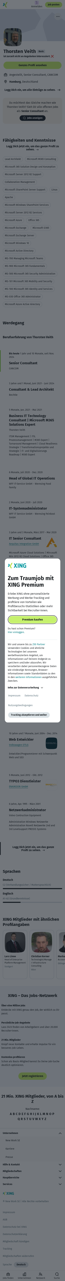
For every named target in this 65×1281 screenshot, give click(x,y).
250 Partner (38, 644)
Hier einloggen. (16, 632)
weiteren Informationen (28, 677)
